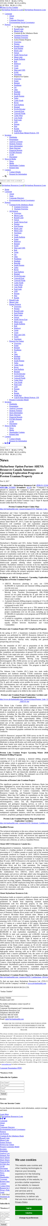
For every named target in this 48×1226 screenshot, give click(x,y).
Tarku (16, 98)
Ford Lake (18, 120)
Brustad (17, 107)
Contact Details (15, 172)
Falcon (16, 53)
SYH (42, 485)
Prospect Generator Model (19, 400)
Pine (15, 126)
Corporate (8, 14)
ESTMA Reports (15, 152)
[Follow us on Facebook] (7, 443)
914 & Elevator (19, 109)
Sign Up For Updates (10, 7)
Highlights (13, 137)
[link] (21, 1202)
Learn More (4, 1114)
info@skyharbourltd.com (14, 1019)
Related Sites (14, 168)
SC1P (29, 487)
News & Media (10, 159)
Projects (7, 25)
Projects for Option (7, 1145)
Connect (8, 170)
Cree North (18, 118)
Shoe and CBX (19, 70)
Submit (3, 1094)
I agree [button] (28, 1208)
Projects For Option (16, 341)
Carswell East (19, 111)
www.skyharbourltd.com (37, 983)
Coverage (3, 1179)
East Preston (18, 48)
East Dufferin (19, 105)
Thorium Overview (21, 38)
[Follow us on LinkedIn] (5, 443)
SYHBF (8, 487)
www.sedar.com (6, 1064)
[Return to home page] (23, 10)
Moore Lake (18, 31)
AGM (11, 155)
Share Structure (15, 148)
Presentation (13, 140)
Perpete (16, 124)
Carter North (18, 100)
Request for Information (18, 174)
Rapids (16, 129)
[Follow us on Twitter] (9, 443)
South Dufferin (19, 59)
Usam (16, 68)
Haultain (17, 92)
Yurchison (17, 74)
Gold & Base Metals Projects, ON (26, 133)
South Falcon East (20, 55)
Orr (15, 87)
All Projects (13, 211)
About (11, 16)
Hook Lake (18, 51)
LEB (16, 122)
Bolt (15, 61)
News (11, 161)
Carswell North (19, 113)
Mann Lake (18, 57)
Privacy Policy (21, 1202)
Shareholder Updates (17, 165)
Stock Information (16, 146)
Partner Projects (15, 304)
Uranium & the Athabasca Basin (21, 205)
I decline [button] (29, 1213)
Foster (16, 81)
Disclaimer (13, 157)
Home (7, 189)
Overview (17, 42)
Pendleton (17, 85)
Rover (16, 103)
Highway (17, 64)
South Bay (18, 131)
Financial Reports (15, 150)
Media (11, 163)
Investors (8, 135)
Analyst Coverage (16, 142)
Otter (16, 90)
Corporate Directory (16, 20)
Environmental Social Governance (22, 22)
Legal (2, 1192)
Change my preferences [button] (28, 1218)
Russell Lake (19, 29)
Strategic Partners (15, 144)
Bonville (17, 94)
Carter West (18, 116)
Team (11, 18)
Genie (16, 66)
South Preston (19, 96)
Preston (16, 44)
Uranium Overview (21, 35)
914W (16, 72)
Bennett (17, 83)
